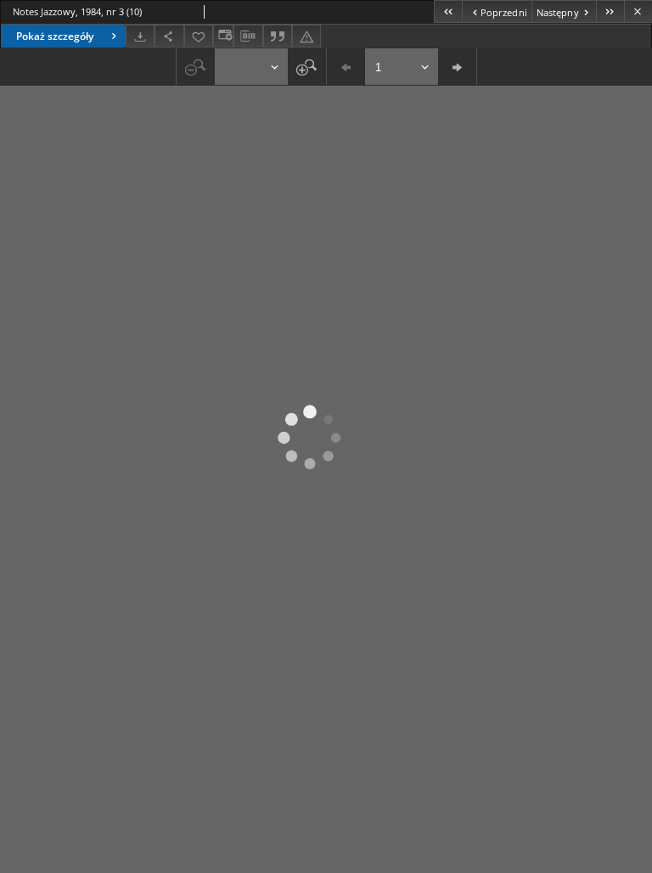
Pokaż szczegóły (54, 36)
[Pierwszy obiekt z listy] (448, 11)
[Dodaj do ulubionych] (198, 36)
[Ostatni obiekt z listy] (610, 11)
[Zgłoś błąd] (306, 36)
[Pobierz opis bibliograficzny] (247, 36)
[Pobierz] (140, 36)
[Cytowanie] (277, 36)
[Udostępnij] (169, 36)
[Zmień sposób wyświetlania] (223, 36)
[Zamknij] (638, 11)
